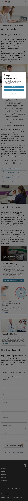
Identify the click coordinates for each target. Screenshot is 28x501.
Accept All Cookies (14, 90)
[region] (14, 85)
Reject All (14, 86)
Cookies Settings (14, 93)
